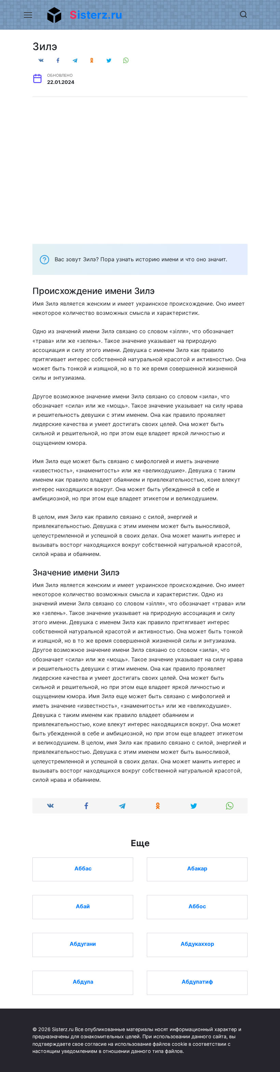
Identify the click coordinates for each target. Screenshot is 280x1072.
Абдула (83, 981)
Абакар (197, 868)
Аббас (83, 868)
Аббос (197, 905)
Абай (83, 905)
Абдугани (83, 943)
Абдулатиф (197, 981)
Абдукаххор (197, 943)
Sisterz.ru (96, 14)
